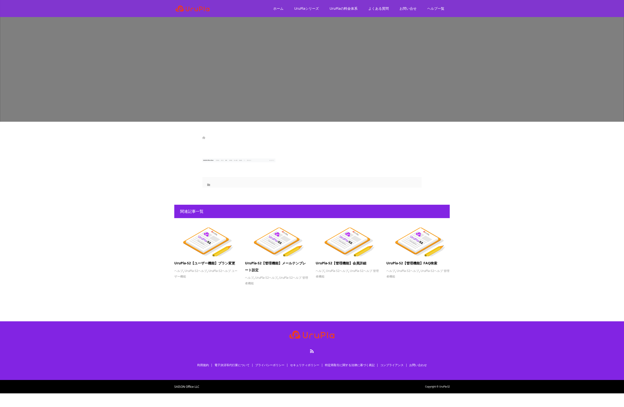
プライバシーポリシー (269, 365)
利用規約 (203, 365)
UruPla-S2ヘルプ (196, 271)
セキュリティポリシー (304, 365)
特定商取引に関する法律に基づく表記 (350, 365)
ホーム (278, 8)
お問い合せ (408, 8)
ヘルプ (178, 271)
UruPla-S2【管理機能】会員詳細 (341, 263)
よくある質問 (378, 8)
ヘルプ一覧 (435, 8)
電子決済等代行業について (232, 365)
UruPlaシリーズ (306, 8)
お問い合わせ (418, 365)
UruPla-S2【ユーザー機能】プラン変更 (204, 263)
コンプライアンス (392, 365)
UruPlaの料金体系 (344, 8)
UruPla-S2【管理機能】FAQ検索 (411, 263)
